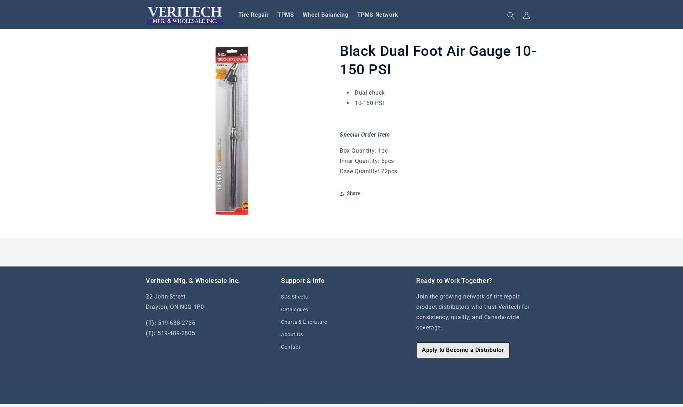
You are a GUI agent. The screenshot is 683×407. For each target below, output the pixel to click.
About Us (292, 334)
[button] (511, 15)
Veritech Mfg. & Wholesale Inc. (314, 403)
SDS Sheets (294, 297)
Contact (290, 347)
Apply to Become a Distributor (463, 350)
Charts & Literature (304, 322)
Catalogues (294, 309)
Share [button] (354, 193)
